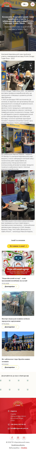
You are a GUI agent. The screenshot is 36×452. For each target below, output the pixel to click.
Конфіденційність (18, 445)
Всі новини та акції (17, 246)
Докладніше (10, 286)
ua (24, 4)
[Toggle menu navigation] (32, 4)
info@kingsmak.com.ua (19, 428)
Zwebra (24, 448)
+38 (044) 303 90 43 (18, 424)
